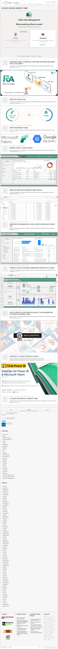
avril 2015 (4, 538)
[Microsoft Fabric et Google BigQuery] (29, 139)
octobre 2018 (5, 526)
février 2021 (5, 518)
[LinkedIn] (50, 2)
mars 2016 (5, 530)
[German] (9, 617)
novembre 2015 (6, 533)
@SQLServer (46, 616)
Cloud (52, 618)
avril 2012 (4, 592)
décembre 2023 (6, 503)
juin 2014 (4, 550)
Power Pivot (5, 468)
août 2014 (5, 547)
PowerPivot (51, 630)
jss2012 (50, 624)
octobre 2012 (5, 584)
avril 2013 (4, 574)
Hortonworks (46, 624)
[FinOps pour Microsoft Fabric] (29, 115)
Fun (3, 451)
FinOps (18, 125)
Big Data (4, 436)
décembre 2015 (6, 531)
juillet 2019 (5, 521)
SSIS (51, 638)
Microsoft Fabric (15, 59)
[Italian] (11, 617)
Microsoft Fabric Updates (35, 615)
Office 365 (5, 459)
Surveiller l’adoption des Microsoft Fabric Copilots (26, 190)
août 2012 (5, 585)
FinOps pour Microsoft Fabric (19, 128)
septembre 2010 (6, 606)
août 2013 (5, 567)
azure (53, 616)
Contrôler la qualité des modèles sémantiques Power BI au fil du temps (32, 268)
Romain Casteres (26, 59)
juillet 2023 (5, 506)
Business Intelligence (7, 437)
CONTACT (52, 4)
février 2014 (5, 557)
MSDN (45, 627)
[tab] (11, 410)
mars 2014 (5, 555)
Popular (29, 409)
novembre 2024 (6, 493)
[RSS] (55, 2)
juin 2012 (4, 589)
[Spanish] (4, 618)
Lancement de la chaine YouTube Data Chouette (24, 356)
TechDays (48, 639)
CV (44, 4)
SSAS (48, 638)
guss (47, 621)
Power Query (5, 469)
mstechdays (49, 627)
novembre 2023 (6, 504)
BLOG (20, 4)
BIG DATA (48, 618)
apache (50, 616)
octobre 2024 (5, 494)
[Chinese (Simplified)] (4, 617)
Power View (5, 471)
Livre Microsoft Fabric (38, 4)
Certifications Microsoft (7, 439)
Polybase (4, 464)
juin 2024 (4, 499)
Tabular (45, 639)
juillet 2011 (5, 597)
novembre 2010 (6, 604)
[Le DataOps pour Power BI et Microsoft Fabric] (29, 379)
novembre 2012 (6, 582)
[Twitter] (52, 2)
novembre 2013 (6, 562)
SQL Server (5, 473)
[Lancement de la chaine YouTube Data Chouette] (29, 337)
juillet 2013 (5, 569)
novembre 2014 (6, 543)
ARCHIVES (48, 4)
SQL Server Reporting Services (8, 478)
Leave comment (31, 396)
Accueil (16, 4)
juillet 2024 (5, 498)
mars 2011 (5, 602)
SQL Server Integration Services (9, 476)
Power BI (20, 265)
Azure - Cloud (15, 125)
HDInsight (5, 453)
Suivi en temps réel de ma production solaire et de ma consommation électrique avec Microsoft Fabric (31, 313)
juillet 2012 (5, 587)
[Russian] (2, 618)
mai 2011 (4, 601)
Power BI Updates (21, 614)
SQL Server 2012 (51, 636)
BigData (45, 618)
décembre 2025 (6, 489)
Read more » (17, 67)
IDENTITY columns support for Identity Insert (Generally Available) (36, 628)
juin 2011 (4, 599)
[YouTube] (53, 2)
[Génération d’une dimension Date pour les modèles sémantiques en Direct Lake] (29, 208)
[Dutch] (5, 617)
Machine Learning (6, 454)
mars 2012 (5, 594)
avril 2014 (4, 553)
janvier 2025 (5, 491)
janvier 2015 (5, 540)
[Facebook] (46, 2)
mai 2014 (4, 552)
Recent (10, 409)
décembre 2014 (6, 542)
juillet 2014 (5, 548)
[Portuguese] (12, 617)
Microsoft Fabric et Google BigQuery (21, 148)
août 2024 (5, 496)
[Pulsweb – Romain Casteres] (10, 3)
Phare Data (24, 4)
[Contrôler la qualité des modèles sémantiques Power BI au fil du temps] (29, 248)
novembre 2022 (6, 513)
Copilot (4, 441)
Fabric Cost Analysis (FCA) (18, 99)
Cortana (4, 442)
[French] (8, 617)
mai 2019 (4, 525)
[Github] (48, 2)
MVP (52, 627)
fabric (45, 621)
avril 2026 (4, 486)
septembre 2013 (6, 565)
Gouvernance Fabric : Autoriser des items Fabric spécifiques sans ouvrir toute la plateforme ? (32, 63)
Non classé (5, 458)
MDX (53, 624)
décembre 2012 (6, 580)
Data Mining (5, 446)
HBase (54, 621)
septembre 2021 (6, 516)
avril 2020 (4, 520)
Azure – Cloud (5, 434)
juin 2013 (4, 570)
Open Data (5, 461)
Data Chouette (30, 4)
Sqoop (45, 638)
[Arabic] (2, 617)
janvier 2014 (5, 558)
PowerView (46, 633)
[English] (7, 617)
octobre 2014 (5, 545)
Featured (47, 409)
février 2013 (5, 577)
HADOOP (50, 621)
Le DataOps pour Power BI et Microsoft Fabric (24, 398)
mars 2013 (5, 575)
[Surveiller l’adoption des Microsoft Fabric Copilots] (29, 170)
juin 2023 (4, 508)
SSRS (53, 638)
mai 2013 (4, 572)
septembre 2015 (6, 535)
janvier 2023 (5, 511)
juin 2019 (4, 523)
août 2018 (5, 528)
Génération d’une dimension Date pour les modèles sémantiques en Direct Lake (32, 225)
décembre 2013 (6, 560)
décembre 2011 (6, 596)
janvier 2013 (5, 579)
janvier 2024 (5, 501)
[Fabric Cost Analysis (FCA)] (29, 83)
